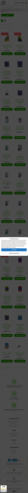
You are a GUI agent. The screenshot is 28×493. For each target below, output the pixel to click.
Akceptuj (14, 249)
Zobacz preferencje (14, 253)
